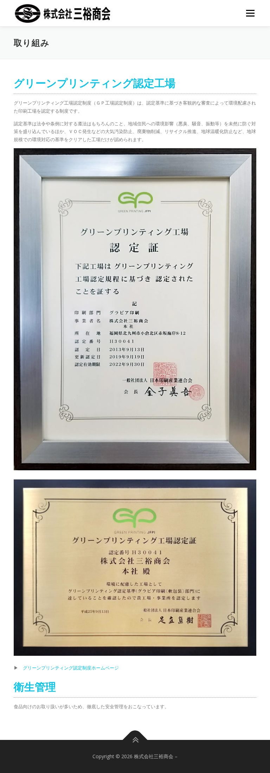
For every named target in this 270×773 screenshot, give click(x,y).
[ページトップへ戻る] (135, 740)
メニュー (250, 13)
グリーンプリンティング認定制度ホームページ (71, 668)
